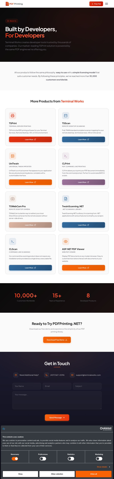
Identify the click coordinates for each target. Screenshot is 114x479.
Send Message (55, 417)
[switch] (43, 459)
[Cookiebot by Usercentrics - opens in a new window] (101, 428)
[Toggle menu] (106, 4)
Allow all (93, 474)
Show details (102, 467)
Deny (20, 474)
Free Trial (97, 4)
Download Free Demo (55, 340)
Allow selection (57, 474)
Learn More (29, 139)
